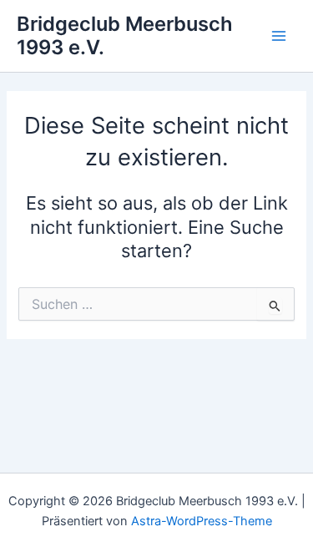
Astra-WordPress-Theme (201, 521)
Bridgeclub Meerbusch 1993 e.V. (125, 35)
